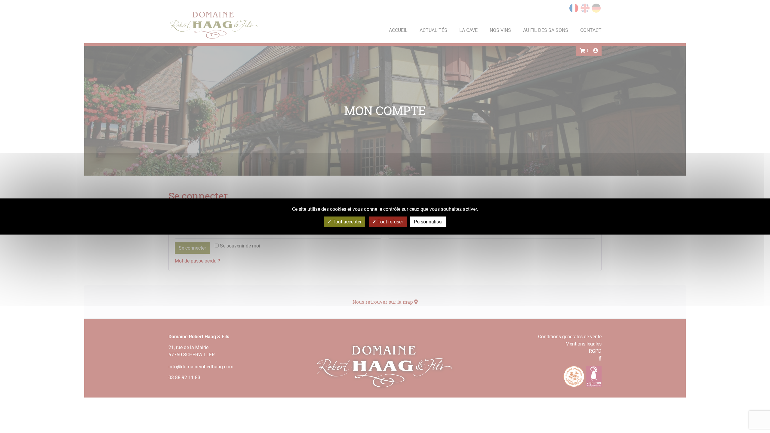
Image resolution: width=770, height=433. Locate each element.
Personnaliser (428, 222)
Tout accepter (346, 222)
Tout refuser (389, 222)
